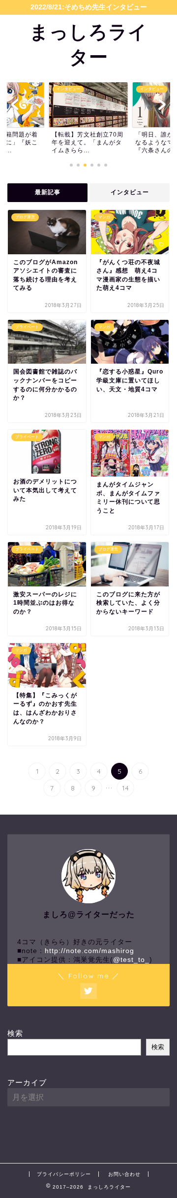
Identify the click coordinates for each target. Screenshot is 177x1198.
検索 (15, 1033)
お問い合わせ (124, 1174)
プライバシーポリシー (64, 1174)
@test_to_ (131, 959)
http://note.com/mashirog (89, 951)
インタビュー (130, 192)
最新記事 (47, 192)
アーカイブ (27, 1082)
